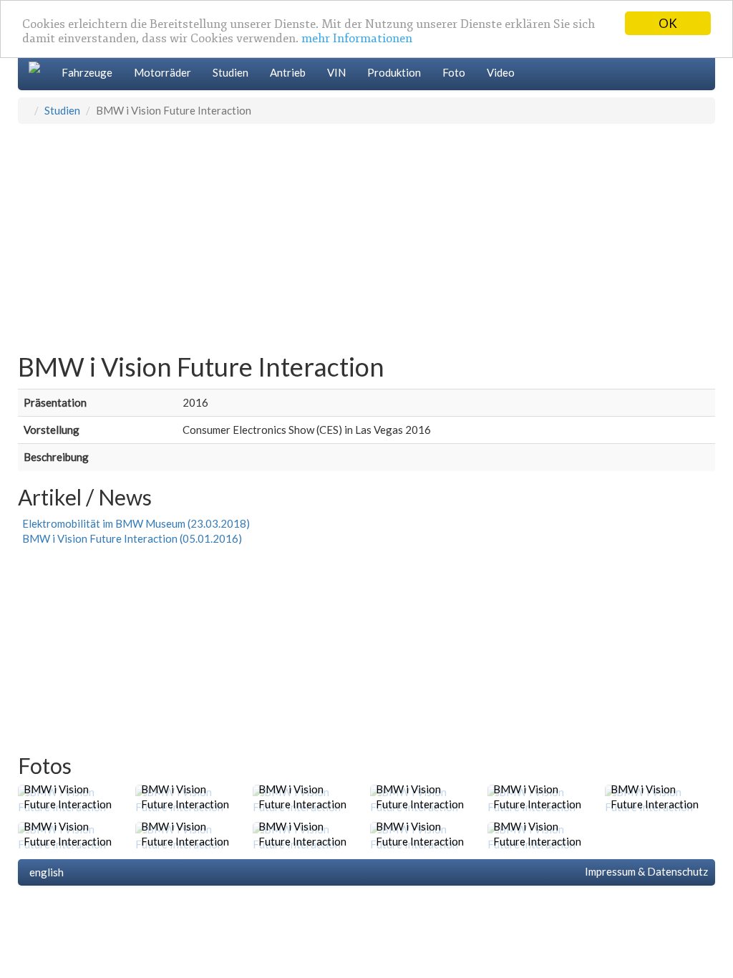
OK (668, 23)
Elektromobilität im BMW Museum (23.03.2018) (134, 523)
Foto (453, 72)
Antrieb (288, 72)
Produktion (394, 72)
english (44, 872)
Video (501, 72)
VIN (336, 72)
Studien (230, 72)
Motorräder (162, 72)
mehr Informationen (356, 38)
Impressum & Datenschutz (644, 871)
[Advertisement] (366, 231)
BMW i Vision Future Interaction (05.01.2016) (130, 538)
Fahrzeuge (87, 72)
